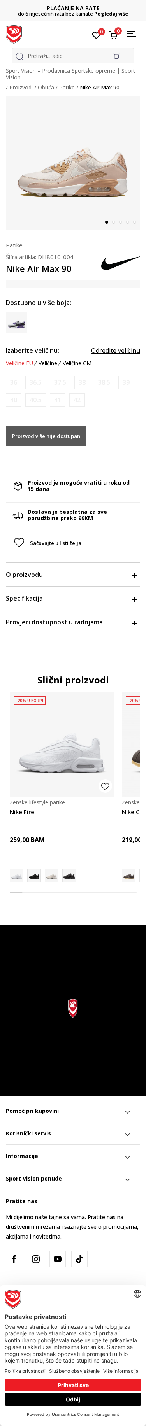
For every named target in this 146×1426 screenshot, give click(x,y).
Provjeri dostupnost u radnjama (54, 622)
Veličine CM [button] (77, 363)
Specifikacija (24, 598)
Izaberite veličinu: (32, 350)
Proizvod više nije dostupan (46, 436)
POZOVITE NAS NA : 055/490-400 (87, 8)
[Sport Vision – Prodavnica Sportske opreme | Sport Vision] (14, 34)
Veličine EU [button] (19, 363)
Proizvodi (21, 87)
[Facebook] (14, 1259)
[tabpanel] (73, 163)
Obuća (46, 87)
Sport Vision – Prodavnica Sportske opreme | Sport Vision (70, 74)
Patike (67, 87)
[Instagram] (36, 1259)
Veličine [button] (48, 363)
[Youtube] (57, 1259)
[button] (73, 543)
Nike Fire (22, 812)
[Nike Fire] (62, 744)
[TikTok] (79, 1259)
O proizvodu (24, 574)
